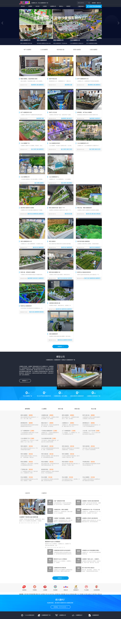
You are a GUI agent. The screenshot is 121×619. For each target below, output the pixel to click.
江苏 (49, 594)
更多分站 (100, 594)
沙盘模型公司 (53, 6)
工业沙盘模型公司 (25, 177)
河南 (71, 594)
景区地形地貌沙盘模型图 (83, 241)
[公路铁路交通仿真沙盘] (60, 290)
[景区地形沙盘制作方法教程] (32, 195)
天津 (46, 594)
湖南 (75, 594)
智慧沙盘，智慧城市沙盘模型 (28, 272)
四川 (40, 594)
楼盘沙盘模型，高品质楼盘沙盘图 (29, 78)
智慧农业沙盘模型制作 (26, 306)
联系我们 (68, 6)
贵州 (87, 594)
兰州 (84, 594)
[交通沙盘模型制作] (60, 321)
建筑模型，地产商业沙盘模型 (84, 112)
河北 (53, 594)
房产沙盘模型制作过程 (26, 112)
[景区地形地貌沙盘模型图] (89, 229)
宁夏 (30, 594)
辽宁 (91, 594)
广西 (80, 594)
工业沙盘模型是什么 (54, 177)
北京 (51, 594)
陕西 (57, 594)
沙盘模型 (30, 6)
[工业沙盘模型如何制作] (60, 131)
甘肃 (25, 594)
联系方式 (99, 2)
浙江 (60, 594)
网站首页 (23, 6)
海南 (82, 594)
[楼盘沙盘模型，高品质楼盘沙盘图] (32, 66)
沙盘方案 (37, 6)
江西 (66, 594)
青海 (27, 594)
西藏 (34, 594)
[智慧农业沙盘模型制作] (32, 293)
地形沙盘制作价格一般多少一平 (57, 207)
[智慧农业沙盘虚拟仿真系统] (89, 260)
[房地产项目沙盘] (60, 66)
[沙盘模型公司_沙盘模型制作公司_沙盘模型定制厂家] (24, 3)
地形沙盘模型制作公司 (26, 241)
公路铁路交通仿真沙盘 (54, 303)
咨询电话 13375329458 (60, 607)
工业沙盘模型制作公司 (82, 143)
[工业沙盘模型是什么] (60, 164)
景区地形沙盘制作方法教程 (27, 207)
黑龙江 (96, 594)
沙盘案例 (45, 6)
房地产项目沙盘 (53, 78)
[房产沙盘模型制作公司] (89, 66)
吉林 (93, 594)
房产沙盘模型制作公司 (82, 78)
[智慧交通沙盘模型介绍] (60, 260)
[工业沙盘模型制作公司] (89, 131)
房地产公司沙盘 (53, 112)
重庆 (44, 594)
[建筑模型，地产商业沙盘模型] (89, 100)
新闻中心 (61, 6)
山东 (69, 594)
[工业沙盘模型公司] (32, 164)
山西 (42, 594)
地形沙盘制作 (52, 241)
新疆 (32, 594)
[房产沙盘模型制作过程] (32, 100)
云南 (89, 594)
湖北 (73, 594)
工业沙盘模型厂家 (25, 143)
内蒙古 (36, 594)
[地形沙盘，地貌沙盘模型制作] (89, 195)
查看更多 (60, 29)
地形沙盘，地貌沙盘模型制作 (84, 207)
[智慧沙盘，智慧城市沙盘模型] (32, 260)
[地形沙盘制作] (60, 229)
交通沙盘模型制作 (53, 334)
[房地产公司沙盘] (60, 100)
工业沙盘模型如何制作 (54, 143)
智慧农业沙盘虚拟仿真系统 (84, 272)
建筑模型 (94, 2)
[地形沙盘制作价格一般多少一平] (60, 195)
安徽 (62, 594)
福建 (64, 594)
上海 (55, 594)
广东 (78, 594)
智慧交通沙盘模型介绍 (54, 272)
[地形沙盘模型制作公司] (32, 229)
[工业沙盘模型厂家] (32, 131)
